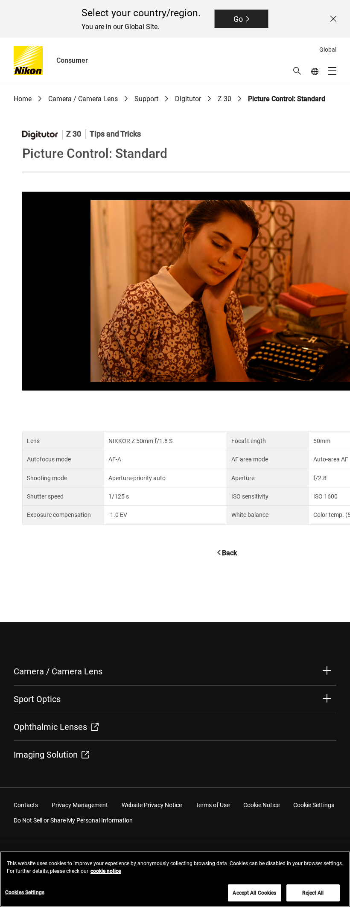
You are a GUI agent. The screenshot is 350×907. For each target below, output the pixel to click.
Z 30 (224, 99)
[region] (175, 879)
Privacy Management (80, 805)
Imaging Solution (46, 755)
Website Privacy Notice (152, 805)
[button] (297, 70)
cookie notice (105, 871)
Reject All (313, 893)
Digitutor (188, 99)
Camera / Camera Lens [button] (58, 671)
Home (23, 99)
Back (229, 553)
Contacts (26, 805)
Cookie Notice (261, 805)
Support (146, 99)
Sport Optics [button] (37, 699)
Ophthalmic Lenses (50, 727)
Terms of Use (212, 805)
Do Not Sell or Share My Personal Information (73, 820)
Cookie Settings (313, 805)
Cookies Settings (24, 892)
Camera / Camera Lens (83, 99)
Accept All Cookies (254, 893)
